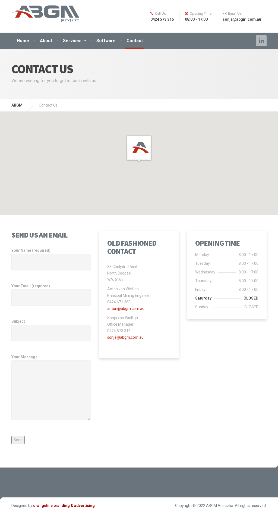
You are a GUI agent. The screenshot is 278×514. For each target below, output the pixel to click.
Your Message (24, 357)
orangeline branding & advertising (64, 505)
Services (72, 40)
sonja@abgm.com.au (125, 337)
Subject (18, 321)
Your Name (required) (30, 250)
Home (23, 40)
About (46, 40)
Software (106, 40)
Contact (135, 40)
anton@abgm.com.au (125, 308)
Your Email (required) (30, 286)
